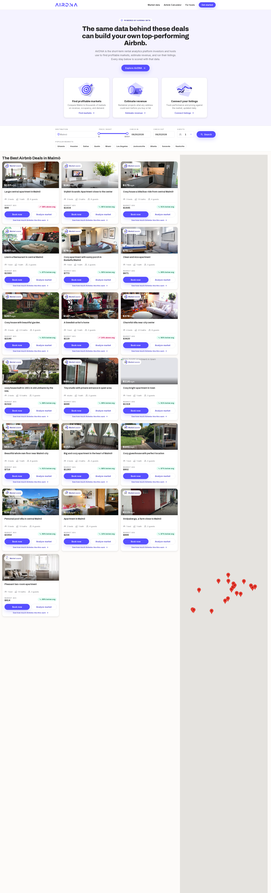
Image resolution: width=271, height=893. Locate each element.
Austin (97, 146)
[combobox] (60, 134)
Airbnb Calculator (173, 5)
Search (206, 134)
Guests (181, 129)
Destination (61, 129)
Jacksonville (139, 146)
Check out (158, 129)
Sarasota (166, 146)
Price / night (105, 129)
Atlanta (153, 146)
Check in (134, 129)
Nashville (180, 146)
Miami (108, 146)
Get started (207, 5)
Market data (154, 5)
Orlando (61, 146)
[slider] (99, 133)
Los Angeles (122, 146)
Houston (74, 146)
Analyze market (44, 214)
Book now (17, 214)
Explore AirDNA (135, 68)
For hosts (190, 5)
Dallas (86, 146)
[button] (235, 586)
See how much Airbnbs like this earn (31, 220)
